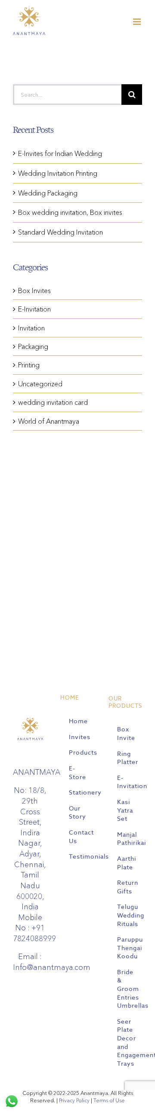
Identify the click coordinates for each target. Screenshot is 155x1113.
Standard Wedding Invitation (60, 232)
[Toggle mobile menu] (137, 21)
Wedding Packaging (48, 193)
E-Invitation (34, 309)
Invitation (31, 328)
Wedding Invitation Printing (57, 173)
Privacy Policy (74, 1100)
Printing (29, 365)
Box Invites (34, 290)
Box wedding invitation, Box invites (70, 212)
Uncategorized (40, 383)
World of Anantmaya (48, 421)
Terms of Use (109, 1100)
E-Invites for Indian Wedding (60, 153)
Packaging (33, 346)
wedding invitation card (53, 402)
